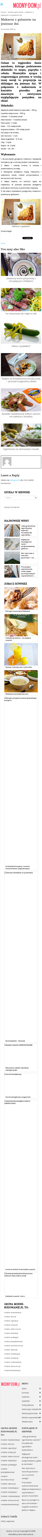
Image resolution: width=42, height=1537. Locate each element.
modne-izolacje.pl (11, 1358)
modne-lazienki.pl (11, 1333)
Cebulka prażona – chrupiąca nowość (18, 639)
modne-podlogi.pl (11, 1337)
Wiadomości (27, 1421)
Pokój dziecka (28, 1405)
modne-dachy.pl (10, 1350)
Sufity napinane (7, 1521)
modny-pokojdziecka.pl (13, 1341)
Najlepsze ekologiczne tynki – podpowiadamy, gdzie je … (28, 544)
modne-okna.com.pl (12, 1366)
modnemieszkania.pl (12, 1370)
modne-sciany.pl (11, 1325)
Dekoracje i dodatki (30, 1409)
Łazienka (25, 1397)
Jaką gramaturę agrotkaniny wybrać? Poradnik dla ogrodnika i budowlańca (31, 1443)
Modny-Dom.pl (12, 1531)
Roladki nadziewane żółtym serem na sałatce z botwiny (21, 415)
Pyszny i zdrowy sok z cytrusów (18, 667)
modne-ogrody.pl (11, 1321)
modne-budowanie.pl (12, 1312)
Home (3, 12)
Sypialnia (26, 1401)
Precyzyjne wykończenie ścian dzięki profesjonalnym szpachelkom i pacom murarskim (31, 1489)
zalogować (14, 480)
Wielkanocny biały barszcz (16, 694)
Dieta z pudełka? (21, 346)
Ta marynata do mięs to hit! (21, 313)
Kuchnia (25, 1392)
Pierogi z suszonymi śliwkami (17, 611)
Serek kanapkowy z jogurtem (18, 1097)
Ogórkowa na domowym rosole (21, 449)
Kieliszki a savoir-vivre (15, 1296)
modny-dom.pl (10, 1317)
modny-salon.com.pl (12, 1329)
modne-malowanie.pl (12, 1362)
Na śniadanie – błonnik (15, 1041)
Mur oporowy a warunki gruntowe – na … (28, 555)
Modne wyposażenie (31, 1417)
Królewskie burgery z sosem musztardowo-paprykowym (17, 867)
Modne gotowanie (15, 12)
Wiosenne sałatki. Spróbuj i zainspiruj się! (17, 1069)
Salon (24, 1388)
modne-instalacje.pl (12, 1354)
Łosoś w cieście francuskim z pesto (20, 1269)
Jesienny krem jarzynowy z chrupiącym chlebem (21, 280)
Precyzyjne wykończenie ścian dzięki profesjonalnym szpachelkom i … (28, 571)
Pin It (3, 243)
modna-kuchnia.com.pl (13, 1346)
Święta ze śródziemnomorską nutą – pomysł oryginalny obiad (21, 380)
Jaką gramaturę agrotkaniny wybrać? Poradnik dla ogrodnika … (28, 530)
